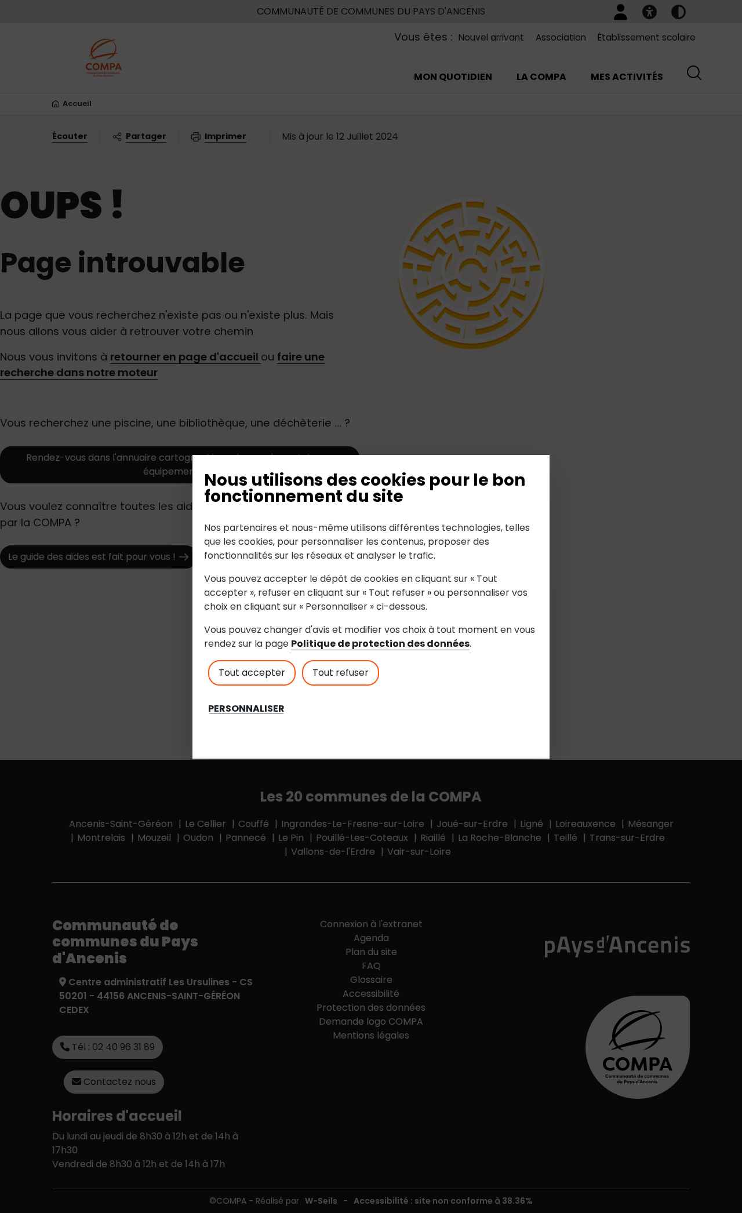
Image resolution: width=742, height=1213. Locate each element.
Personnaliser (246, 708)
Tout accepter (252, 672)
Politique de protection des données (380, 643)
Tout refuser (340, 672)
